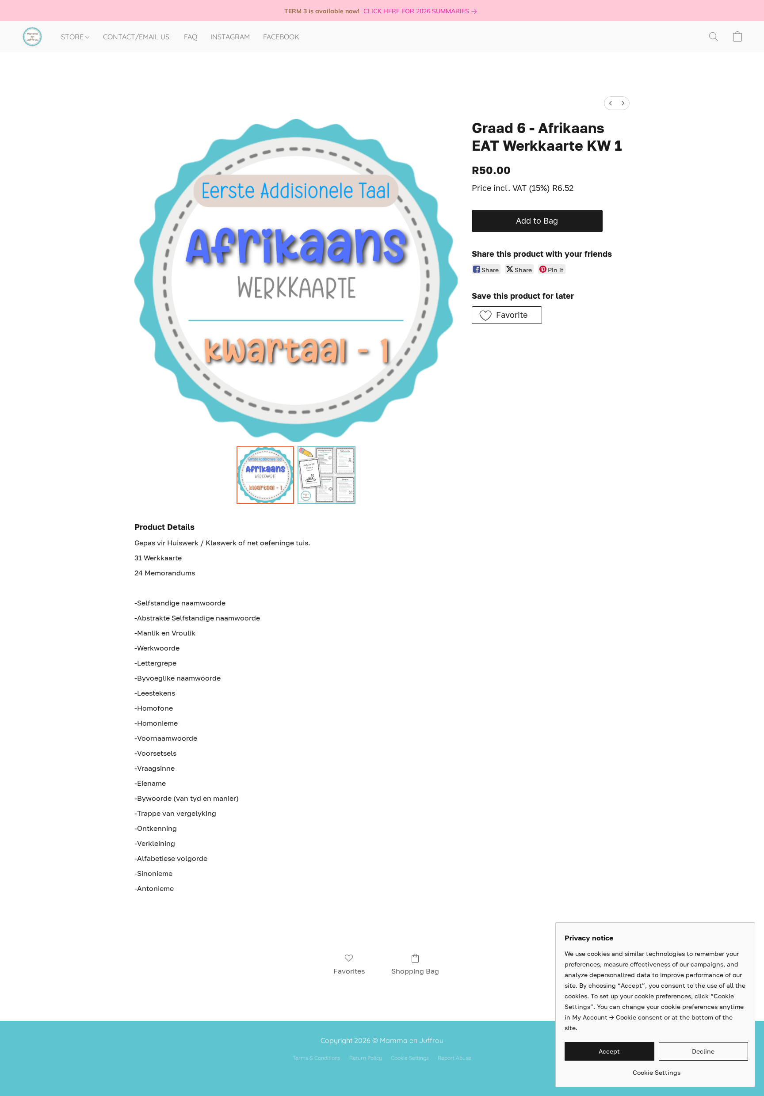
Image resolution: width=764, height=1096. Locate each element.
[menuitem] (610, 103)
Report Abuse (454, 1057)
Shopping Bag (415, 971)
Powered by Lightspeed (382, 1072)
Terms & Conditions (316, 1057)
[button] (32, 37)
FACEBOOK (281, 36)
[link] (421, 11)
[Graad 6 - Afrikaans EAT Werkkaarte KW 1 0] (265, 475)
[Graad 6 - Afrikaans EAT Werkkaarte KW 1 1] (326, 475)
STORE (73, 36)
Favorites (349, 971)
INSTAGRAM (230, 36)
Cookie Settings (410, 1057)
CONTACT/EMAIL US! (137, 36)
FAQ (190, 36)
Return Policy (365, 1057)
